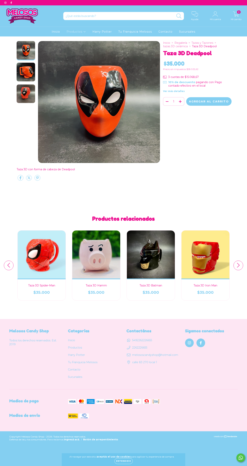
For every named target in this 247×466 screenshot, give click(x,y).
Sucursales (187, 31)
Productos (75, 31)
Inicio (56, 31)
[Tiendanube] (226, 437)
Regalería (180, 43)
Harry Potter (102, 31)
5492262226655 (142, 340)
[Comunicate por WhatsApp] (240, 457)
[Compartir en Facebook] (21, 179)
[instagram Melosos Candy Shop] (6, 2)
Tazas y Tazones (202, 43)
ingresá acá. (72, 439)
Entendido (123, 461)
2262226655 (139, 347)
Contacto (165, 31)
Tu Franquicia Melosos (135, 31)
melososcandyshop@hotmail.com (155, 355)
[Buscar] (179, 16)
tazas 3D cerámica (175, 46)
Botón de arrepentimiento (100, 439)
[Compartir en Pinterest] (37, 179)
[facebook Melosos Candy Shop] (11, 2)
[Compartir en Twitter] (29, 179)
